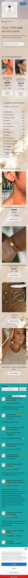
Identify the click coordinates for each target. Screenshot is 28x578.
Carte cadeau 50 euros (12, 454)
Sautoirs (8, 157)
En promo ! (8, 132)
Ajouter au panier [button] (14, 321)
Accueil (5, 21)
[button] (26, 549)
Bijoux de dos (9, 112)
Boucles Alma (10, 541)
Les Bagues (8, 146)
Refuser (14, 568)
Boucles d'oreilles (10, 117)
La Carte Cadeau (10, 143)
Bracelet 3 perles (11, 414)
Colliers (7, 129)
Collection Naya (10, 126)
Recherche (4, 386)
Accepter (14, 564)
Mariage (8, 149)
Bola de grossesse (10, 115)
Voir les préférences (14, 572)
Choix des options (7, 93)
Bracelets (8, 120)
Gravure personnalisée (11, 141)
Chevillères (8, 123)
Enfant (7, 135)
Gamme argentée (10, 138)
